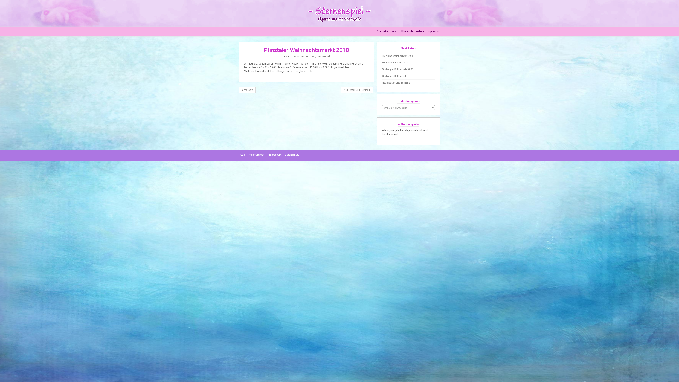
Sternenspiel (323, 56)
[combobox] (408, 107)
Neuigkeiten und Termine (356, 90)
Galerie (420, 31)
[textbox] (408, 107)
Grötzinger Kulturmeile (394, 76)
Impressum (434, 31)
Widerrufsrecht (256, 154)
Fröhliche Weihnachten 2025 (398, 55)
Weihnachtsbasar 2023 (395, 62)
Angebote (248, 90)
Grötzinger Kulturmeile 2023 (397, 69)
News (395, 31)
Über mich (407, 31)
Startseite (382, 31)
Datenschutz (292, 154)
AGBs (242, 154)
